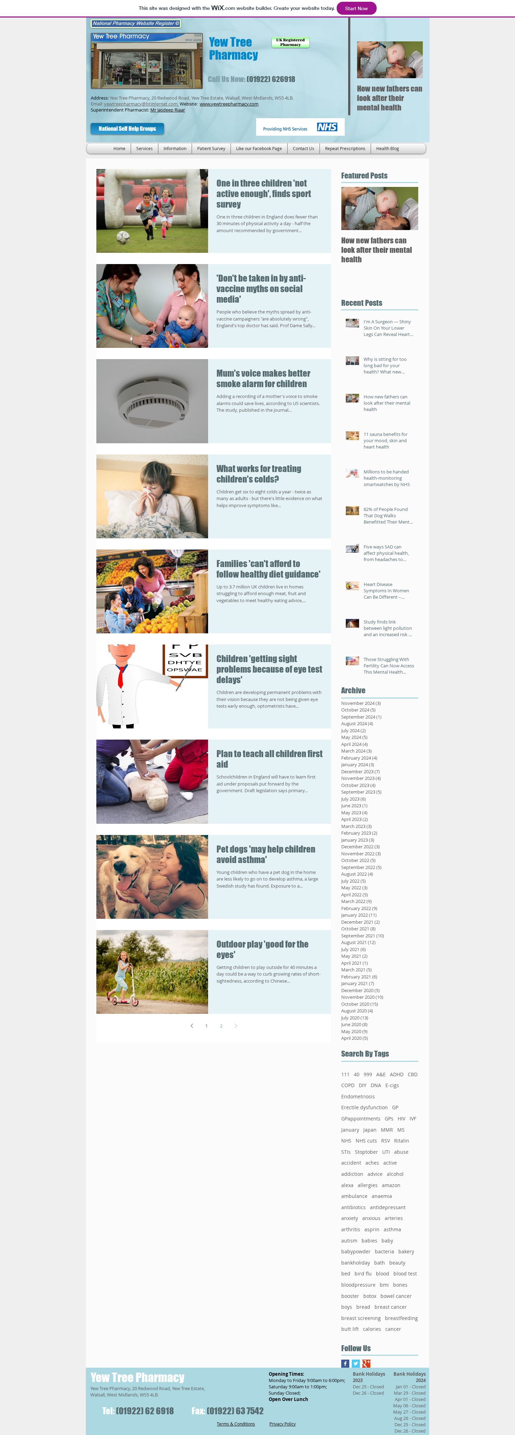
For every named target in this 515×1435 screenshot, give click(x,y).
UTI (386, 1151)
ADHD (397, 1074)
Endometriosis (358, 1096)
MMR (387, 1129)
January (350, 1129)
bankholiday (355, 1262)
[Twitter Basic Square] (356, 1364)
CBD (413, 1074)
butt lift (350, 1329)
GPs (389, 1118)
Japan (370, 1129)
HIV (401, 1118)
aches (372, 1162)
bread (363, 1306)
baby (387, 1240)
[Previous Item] (368, 59)
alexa (347, 1185)
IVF (413, 1118)
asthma (392, 1229)
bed (345, 1273)
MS (401, 1129)
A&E (381, 1074)
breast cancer (391, 1306)
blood (382, 1273)
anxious (371, 1218)
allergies (368, 1185)
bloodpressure (358, 1284)
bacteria (384, 1251)
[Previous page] (191, 1025)
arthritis (350, 1229)
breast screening (361, 1318)
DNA (376, 1085)
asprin (371, 1229)
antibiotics (353, 1207)
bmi (384, 1284)
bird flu (363, 1273)
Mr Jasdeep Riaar (167, 110)
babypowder (356, 1251)
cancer (393, 1329)
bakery (406, 1251)
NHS (346, 1140)
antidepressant (388, 1207)
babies (369, 1240)
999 (368, 1074)
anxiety (349, 1218)
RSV (385, 1140)
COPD (348, 1085)
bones (400, 1284)
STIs (346, 1151)
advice (375, 1174)
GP (395, 1107)
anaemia (382, 1196)
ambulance (354, 1196)
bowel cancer (396, 1296)
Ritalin (401, 1140)
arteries (394, 1218)
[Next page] (235, 1025)
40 (356, 1074)
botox (369, 1296)
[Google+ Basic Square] (366, 1364)
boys (346, 1306)
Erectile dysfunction (364, 1107)
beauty (397, 1262)
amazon (391, 1185)
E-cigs (392, 1085)
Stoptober (366, 1151)
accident (351, 1162)
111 (345, 1074)
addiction (352, 1174)
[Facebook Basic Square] (345, 1364)
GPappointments (360, 1118)
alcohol (395, 1174)
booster (350, 1296)
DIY (362, 1085)
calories (372, 1329)
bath (379, 1262)
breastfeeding (401, 1318)
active (390, 1162)
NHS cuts (366, 1140)
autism (349, 1240)
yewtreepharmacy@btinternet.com (141, 104)
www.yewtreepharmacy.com (229, 104)
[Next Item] (411, 59)
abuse (401, 1151)
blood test (405, 1273)
